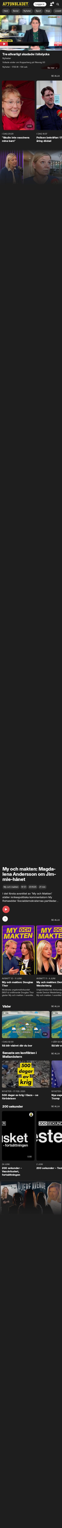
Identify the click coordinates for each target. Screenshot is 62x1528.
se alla (55, 76)
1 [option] (5, 918)
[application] (31, 33)
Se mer (51, 68)
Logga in (40, 4)
